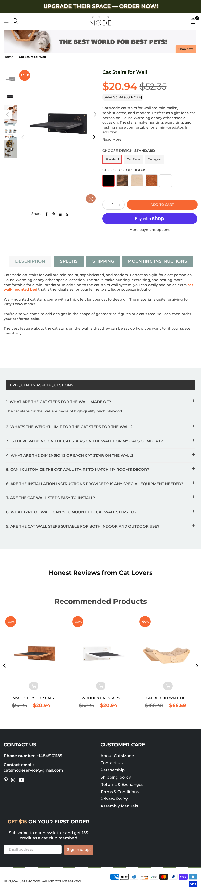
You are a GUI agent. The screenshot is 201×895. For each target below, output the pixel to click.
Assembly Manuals (119, 806)
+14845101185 (49, 755)
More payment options (149, 230)
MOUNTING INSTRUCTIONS (157, 261)
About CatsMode (117, 755)
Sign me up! (79, 849)
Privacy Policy (114, 799)
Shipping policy (115, 777)
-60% (11, 621)
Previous (22, 137)
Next (94, 137)
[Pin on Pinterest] (53, 214)
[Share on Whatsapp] (68, 214)
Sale (24, 75)
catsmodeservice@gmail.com (33, 770)
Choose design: (128, 150)
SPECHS (69, 261)
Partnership (112, 770)
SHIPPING (103, 261)
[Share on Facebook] (46, 214)
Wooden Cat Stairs (100, 698)
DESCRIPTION (30, 261)
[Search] (15, 20)
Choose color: (124, 170)
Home (8, 57)
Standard (112, 159)
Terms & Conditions (119, 791)
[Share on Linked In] (61, 214)
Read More (112, 139)
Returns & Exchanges (121, 784)
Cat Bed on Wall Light (168, 698)
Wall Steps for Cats (33, 698)
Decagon (154, 159)
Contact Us (111, 762)
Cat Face (133, 159)
